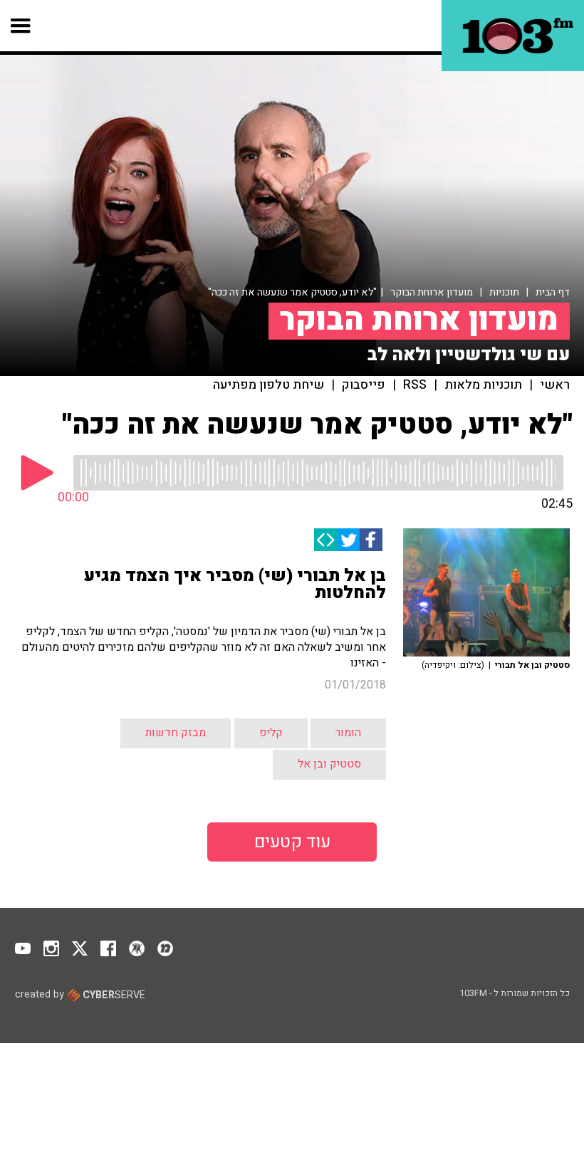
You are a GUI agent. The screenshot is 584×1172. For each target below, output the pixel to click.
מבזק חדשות (175, 732)
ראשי (555, 385)
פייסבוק (363, 385)
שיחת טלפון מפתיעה (268, 385)
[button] (21, 25)
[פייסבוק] (371, 539)
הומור (348, 732)
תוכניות (504, 292)
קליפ (271, 732)
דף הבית (553, 292)
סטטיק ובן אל (329, 764)
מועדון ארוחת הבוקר (431, 292)
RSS (415, 385)
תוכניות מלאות (483, 385)
